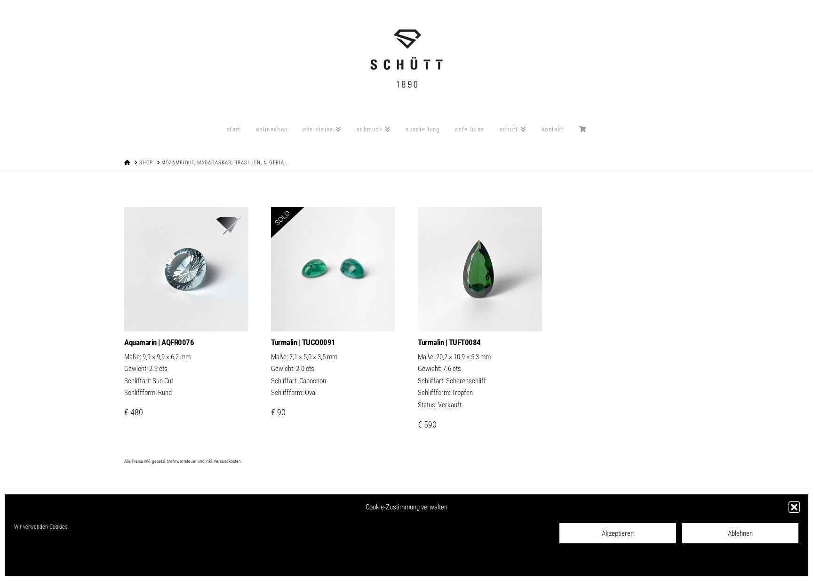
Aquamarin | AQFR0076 (159, 342)
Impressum (123, 562)
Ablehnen (740, 533)
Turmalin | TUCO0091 (303, 342)
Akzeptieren (618, 533)
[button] (794, 507)
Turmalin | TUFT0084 (449, 342)
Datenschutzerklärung (81, 562)
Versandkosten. (228, 461)
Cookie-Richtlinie (33, 562)
